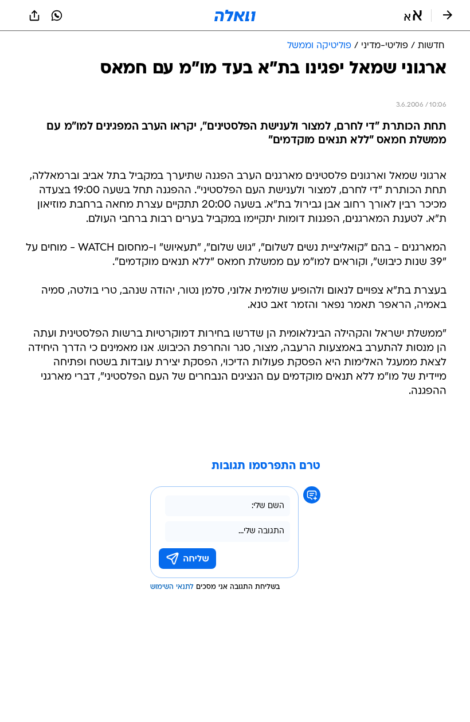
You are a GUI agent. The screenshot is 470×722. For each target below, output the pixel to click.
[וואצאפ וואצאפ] (56, 15)
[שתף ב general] (34, 15)
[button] (413, 15)
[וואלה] (235, 15)
